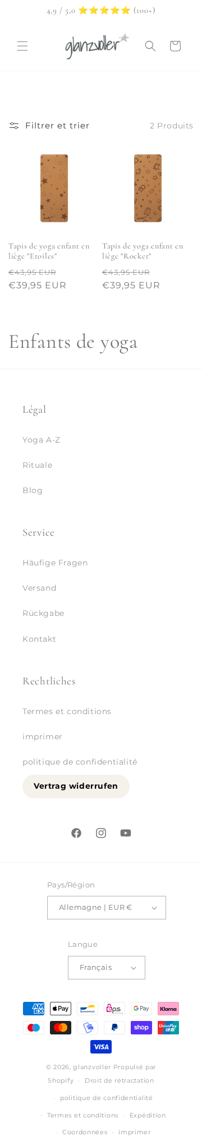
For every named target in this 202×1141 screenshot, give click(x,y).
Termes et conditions (67, 711)
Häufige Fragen (55, 563)
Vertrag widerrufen (76, 786)
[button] (22, 46)
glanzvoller (92, 1067)
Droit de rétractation (119, 1080)
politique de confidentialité (79, 762)
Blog (32, 490)
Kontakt (39, 639)
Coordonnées (85, 1132)
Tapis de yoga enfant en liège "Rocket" (142, 251)
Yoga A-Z (41, 440)
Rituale (37, 465)
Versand (39, 588)
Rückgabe (43, 613)
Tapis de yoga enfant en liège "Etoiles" (49, 251)
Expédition (148, 1115)
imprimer (42, 736)
